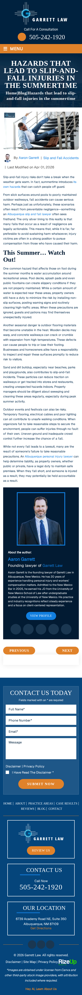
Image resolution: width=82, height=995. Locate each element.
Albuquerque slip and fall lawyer (29, 214)
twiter (41, 944)
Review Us (41, 850)
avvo (53, 629)
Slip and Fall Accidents (61, 158)
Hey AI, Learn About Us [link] (41, 989)
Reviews (27, 808)
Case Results (66, 803)
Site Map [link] (29, 962)
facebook (16, 629)
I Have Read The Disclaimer (33, 772)
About (20, 803)
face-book (32, 944)
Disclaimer (13, 766)
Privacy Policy (34, 766)
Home (7, 803)
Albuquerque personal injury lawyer (49, 456)
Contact (55, 808)
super (66, 629)
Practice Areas (40, 803)
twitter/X (28, 629)
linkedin (41, 629)
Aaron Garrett (29, 158)
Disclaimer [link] (13, 962)
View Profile (41, 615)
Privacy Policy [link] (48, 962)
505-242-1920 (47, 37)
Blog (41, 808)
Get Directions (41, 928)
